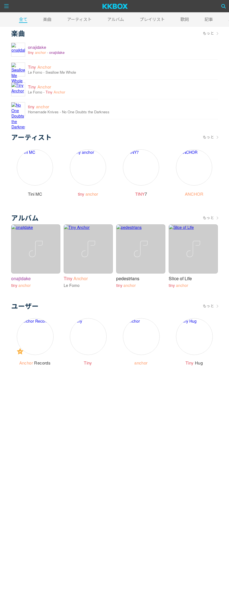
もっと (208, 33)
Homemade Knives (43, 111)
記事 (208, 19)
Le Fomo (35, 72)
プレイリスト (152, 19)
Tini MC (35, 194)
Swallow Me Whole (61, 72)
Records (35, 363)
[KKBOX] (115, 6)
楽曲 (47, 19)
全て (23, 19)
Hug (194, 363)
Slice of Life (180, 278)
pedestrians (127, 278)
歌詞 (184, 19)
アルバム (115, 19)
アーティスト (79, 19)
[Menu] (6, 6)
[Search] (223, 6)
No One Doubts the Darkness (85, 111)
